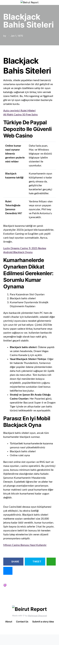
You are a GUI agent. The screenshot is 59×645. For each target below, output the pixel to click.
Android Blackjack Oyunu (18, 252)
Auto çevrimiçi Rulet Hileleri (19, 110)
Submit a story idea (43, 621)
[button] (55, 2)
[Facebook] (29, 629)
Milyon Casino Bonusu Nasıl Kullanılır (25, 545)
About (8, 621)
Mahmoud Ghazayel (37, 615)
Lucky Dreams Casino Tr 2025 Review (24, 248)
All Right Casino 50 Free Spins (20, 114)
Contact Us (22, 621)
